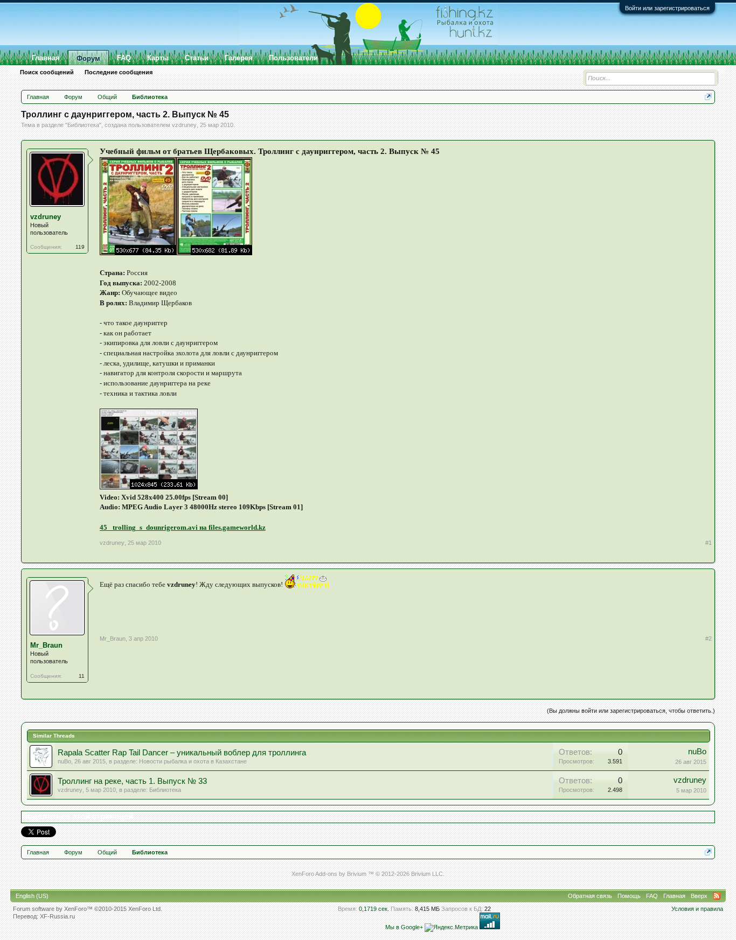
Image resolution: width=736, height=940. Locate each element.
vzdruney (184, 125)
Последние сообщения (118, 72)
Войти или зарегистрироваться (667, 8)
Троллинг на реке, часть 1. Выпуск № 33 (132, 781)
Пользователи (293, 58)
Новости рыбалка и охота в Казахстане (193, 761)
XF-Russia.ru (57, 916)
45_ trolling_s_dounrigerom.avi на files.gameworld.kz (183, 527)
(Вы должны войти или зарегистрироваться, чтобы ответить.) (631, 710)
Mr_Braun (46, 645)
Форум (88, 58)
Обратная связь (590, 896)
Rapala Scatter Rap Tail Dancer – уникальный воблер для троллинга (182, 752)
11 (82, 676)
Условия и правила (697, 909)
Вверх (699, 896)
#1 (708, 542)
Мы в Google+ (404, 927)
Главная (46, 58)
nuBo (64, 761)
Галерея (239, 58)
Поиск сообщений (47, 72)
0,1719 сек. (374, 909)
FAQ (124, 58)
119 (80, 247)
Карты (158, 58)
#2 (708, 638)
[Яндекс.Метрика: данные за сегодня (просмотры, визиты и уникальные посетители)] (451, 927)
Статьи (197, 58)
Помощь (629, 896)
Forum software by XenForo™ (87, 909)
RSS (716, 896)
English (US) (32, 896)
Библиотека (83, 125)
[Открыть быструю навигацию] (708, 96)
